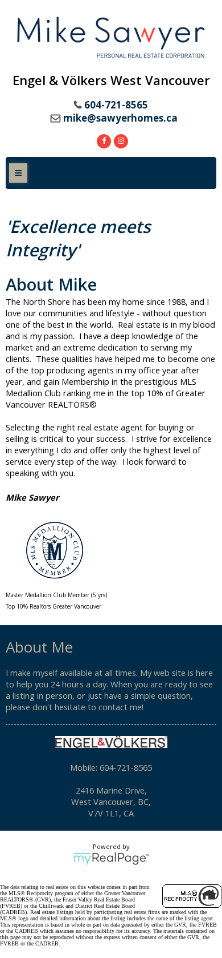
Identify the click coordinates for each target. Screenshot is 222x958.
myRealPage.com (111, 859)
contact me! (120, 707)
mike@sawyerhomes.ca (120, 117)
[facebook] (102, 140)
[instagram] (119, 140)
